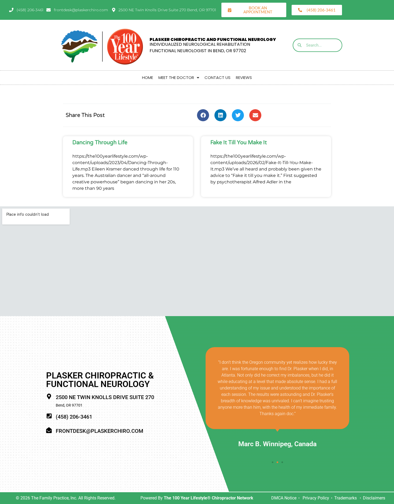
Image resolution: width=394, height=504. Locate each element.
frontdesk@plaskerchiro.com (99, 431)
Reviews (244, 77)
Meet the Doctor (176, 77)
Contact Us (218, 77)
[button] (203, 115)
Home (147, 77)
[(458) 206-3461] (49, 416)
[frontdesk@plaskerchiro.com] (49, 430)
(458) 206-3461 (74, 417)
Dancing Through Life (99, 142)
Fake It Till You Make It (238, 142)
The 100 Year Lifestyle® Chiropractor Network (208, 498)
